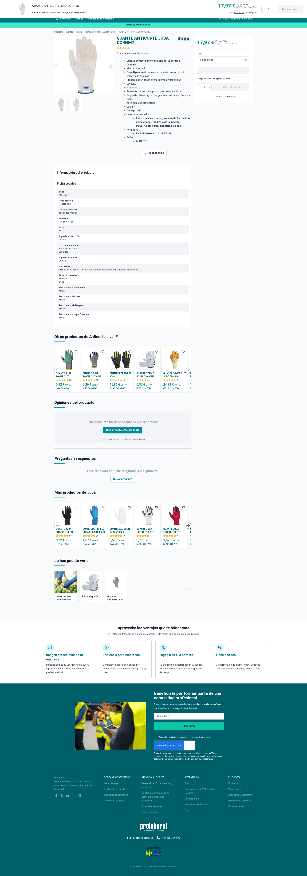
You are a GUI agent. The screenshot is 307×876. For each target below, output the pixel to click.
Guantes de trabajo (74, 32)
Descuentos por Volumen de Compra (200, 791)
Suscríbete (189, 726)
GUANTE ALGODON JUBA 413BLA (120, 530)
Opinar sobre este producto (123, 430)
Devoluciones (192, 798)
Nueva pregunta (122, 479)
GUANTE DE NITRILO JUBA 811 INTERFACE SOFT (94, 531)
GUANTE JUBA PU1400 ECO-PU (64, 530)
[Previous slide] (56, 65)
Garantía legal (111, 783)
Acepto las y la (184, 737)
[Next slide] (110, 65)
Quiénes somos (150, 812)
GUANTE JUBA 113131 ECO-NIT (145, 530)
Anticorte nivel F (109, 32)
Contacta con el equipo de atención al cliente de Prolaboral (155, 797)
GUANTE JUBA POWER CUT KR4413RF (63, 375)
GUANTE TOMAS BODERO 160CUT (145, 375)
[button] (61, 104)
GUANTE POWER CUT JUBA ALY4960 (174, 375)
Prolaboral (58, 32)
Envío (187, 783)
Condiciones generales (116, 794)
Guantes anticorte (92, 32)
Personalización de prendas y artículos (157, 785)
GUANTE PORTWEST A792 (120, 375)
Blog (187, 810)
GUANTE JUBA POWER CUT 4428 (92, 375)
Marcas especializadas (197, 804)
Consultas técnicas (152, 806)
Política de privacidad (115, 789)
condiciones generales (178, 737)
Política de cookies (114, 800)
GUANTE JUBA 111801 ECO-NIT (172, 530)
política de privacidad (201, 737)
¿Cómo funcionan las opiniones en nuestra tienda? (123, 439)
